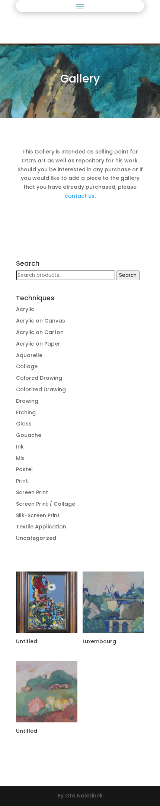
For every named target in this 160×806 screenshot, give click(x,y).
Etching (26, 412)
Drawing (27, 401)
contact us (80, 196)
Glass (24, 423)
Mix (20, 458)
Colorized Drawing (41, 389)
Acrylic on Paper (38, 343)
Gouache (28, 435)
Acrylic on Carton (40, 332)
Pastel (24, 469)
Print (22, 481)
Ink (20, 446)
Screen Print (32, 492)
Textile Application (41, 526)
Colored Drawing (39, 378)
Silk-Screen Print (38, 515)
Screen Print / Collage (45, 504)
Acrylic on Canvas (40, 320)
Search (128, 275)
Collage (27, 366)
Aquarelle (29, 355)
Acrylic (25, 309)
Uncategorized (36, 538)
